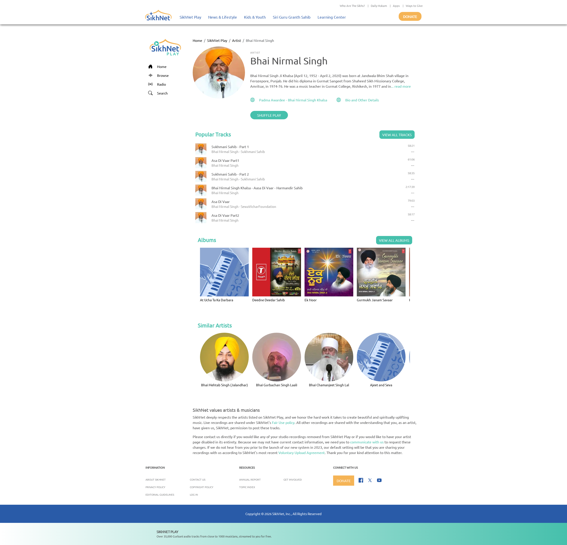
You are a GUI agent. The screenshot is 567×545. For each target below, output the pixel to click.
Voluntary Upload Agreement (301, 452)
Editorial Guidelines (160, 494)
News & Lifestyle (222, 17)
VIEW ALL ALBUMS (394, 240)
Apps (396, 6)
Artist (236, 40)
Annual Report (250, 479)
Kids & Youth (255, 17)
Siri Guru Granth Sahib (292, 17)
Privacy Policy (155, 487)
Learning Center (332, 17)
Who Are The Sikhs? (352, 6)
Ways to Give (414, 6)
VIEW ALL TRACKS (397, 134)
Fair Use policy (283, 422)
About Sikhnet (156, 479)
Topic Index (247, 487)
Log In (194, 494)
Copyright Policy (201, 487)
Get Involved (293, 479)
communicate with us (367, 442)
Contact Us (197, 479)
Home (197, 40)
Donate (410, 16)
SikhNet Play (190, 17)
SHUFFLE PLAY (269, 115)
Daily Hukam (379, 6)
